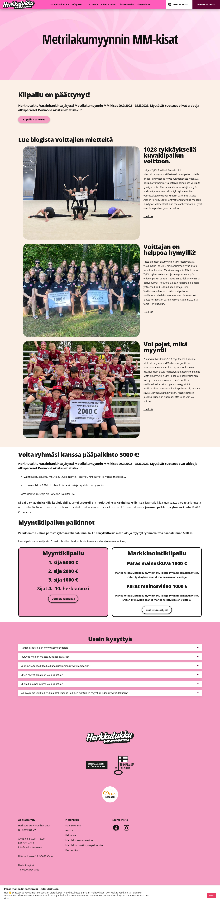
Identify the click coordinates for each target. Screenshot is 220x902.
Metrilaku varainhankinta (79, 840)
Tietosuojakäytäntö (28, 869)
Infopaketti (78, 4)
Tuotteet (91, 4)
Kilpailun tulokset (34, 119)
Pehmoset (71, 835)
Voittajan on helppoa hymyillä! (169, 250)
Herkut (69, 830)
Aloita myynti (206, 4)
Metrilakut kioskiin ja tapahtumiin (84, 845)
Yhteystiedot (143, 4)
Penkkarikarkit (73, 850)
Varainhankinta (58, 4)
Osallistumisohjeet (63, 598)
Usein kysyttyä (26, 865)
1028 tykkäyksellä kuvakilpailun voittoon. (169, 155)
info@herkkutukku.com (31, 847)
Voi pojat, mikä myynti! (165, 347)
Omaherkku (180, 4)
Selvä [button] (211, 895)
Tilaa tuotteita (126, 4)
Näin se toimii (108, 4)
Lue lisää (148, 216)
